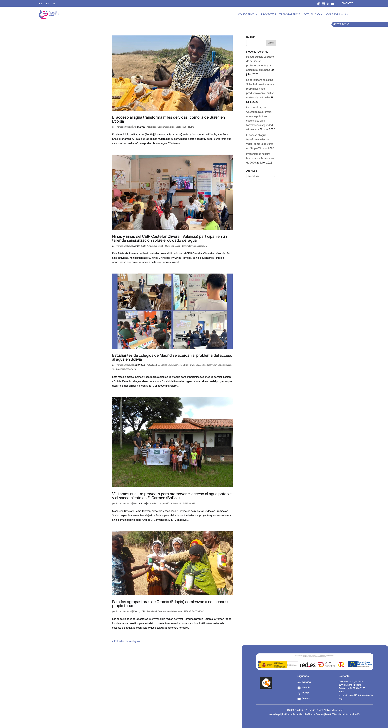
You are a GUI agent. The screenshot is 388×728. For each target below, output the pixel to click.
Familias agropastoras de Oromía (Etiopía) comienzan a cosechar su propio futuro (170, 603)
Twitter (305, 692)
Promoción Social (124, 126)
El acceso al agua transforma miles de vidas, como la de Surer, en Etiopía (168, 119)
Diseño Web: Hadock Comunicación (342, 714)
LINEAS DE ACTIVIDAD (193, 611)
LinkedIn (306, 687)
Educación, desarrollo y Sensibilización (189, 246)
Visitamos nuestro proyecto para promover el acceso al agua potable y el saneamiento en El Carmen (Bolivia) (172, 495)
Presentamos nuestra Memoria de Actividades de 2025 (260, 158)
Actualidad (312, 14)
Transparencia (289, 14)
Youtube (306, 698)
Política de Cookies (314, 714)
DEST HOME (188, 126)
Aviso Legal (275, 714)
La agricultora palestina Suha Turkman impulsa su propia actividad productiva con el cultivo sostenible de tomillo (260, 88)
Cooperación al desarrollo (169, 126)
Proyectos (268, 14)
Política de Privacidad (292, 714)
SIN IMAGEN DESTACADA (124, 369)
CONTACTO (347, 3)
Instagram (306, 682)
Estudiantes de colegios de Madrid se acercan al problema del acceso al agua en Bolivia (172, 357)
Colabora (333, 14)
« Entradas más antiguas (126, 641)
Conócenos (246, 14)
